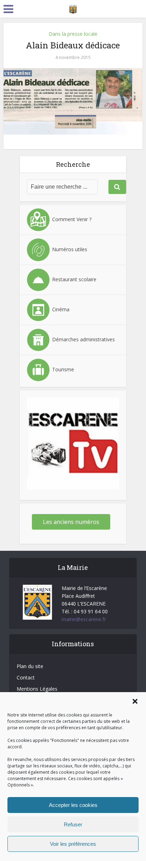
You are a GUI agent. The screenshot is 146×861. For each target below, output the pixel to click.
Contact (26, 677)
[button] (135, 701)
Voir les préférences (73, 844)
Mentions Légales (37, 688)
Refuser (73, 824)
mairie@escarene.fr (84, 619)
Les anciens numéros (71, 522)
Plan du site (30, 666)
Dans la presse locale (73, 33)
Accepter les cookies (73, 805)
